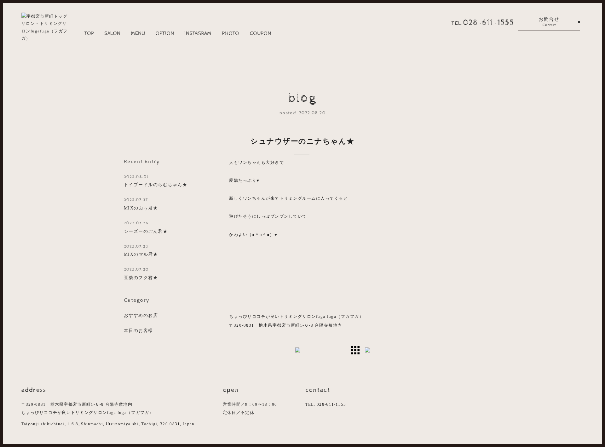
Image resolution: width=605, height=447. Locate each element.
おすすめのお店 (141, 315)
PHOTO (230, 33)
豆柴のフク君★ (141, 273)
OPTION (164, 33)
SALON (112, 33)
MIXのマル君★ (141, 250)
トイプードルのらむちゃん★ (155, 181)
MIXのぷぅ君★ (141, 204)
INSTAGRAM (197, 33)
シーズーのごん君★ (146, 227)
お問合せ (549, 22)
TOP (89, 33)
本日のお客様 (138, 330)
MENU (138, 33)
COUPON (260, 33)
